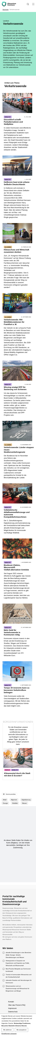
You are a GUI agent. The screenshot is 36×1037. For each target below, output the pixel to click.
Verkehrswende (15, 85)
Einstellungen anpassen (9, 1033)
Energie (5, 803)
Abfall (4, 800)
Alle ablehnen (7, 1030)
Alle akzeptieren (21, 1030)
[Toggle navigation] (33, 4)
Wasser (24, 803)
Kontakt (11, 1002)
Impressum (12, 1008)
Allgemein (14, 800)
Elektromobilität (9, 55)
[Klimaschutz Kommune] (9, 4)
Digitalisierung (26, 800)
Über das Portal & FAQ (16, 1005)
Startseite (5, 9)
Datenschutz (13, 1012)
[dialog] (18, 1025)
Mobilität (15, 803)
